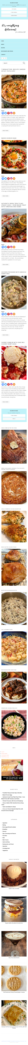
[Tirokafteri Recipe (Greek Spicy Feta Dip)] (14, 91)
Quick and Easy (6, 842)
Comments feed (5, 755)
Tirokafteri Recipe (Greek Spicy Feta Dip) (12, 792)
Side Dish (5, 846)
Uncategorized (6, 848)
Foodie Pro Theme (14, 1042)
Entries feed (4, 753)
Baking (4, 825)
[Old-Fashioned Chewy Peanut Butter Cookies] (14, 990)
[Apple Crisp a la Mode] (14, 887)
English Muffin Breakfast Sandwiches (14, 923)
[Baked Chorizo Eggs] (14, 157)
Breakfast (5, 829)
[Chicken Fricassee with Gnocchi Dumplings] (14, 292)
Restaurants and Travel (8, 844)
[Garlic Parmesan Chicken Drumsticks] (14, 526)
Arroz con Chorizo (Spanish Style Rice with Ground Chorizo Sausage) (12, 469)
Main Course (6, 839)
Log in (2, 751)
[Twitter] (5, 113)
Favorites (5, 835)
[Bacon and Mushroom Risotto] (14, 608)
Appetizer (5, 822)
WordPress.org (5, 756)
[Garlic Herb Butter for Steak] (14, 447)
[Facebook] (3, 113)
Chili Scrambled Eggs (7, 629)
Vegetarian (5, 850)
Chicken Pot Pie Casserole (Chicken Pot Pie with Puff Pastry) (14, 1027)
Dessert (4, 831)
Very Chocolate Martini (14, 957)
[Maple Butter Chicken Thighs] (14, 567)
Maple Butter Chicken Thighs (8, 547)
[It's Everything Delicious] (14, 33)
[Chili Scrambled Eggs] (14, 648)
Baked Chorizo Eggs (8, 138)
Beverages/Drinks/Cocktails (9, 827)
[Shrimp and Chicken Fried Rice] (14, 725)
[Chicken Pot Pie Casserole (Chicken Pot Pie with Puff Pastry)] (14, 1025)
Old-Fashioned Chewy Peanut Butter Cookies (14, 992)
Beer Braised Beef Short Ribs (8, 669)
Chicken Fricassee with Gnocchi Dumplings (13, 800)
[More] (14, 113)
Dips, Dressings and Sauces (9, 833)
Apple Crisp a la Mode (14, 888)
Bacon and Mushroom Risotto (9, 590)
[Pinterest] (8, 113)
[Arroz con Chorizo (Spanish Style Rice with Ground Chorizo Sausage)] (14, 487)
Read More (5, 130)
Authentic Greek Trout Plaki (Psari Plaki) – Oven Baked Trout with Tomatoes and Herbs (13, 205)
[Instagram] (11, 113)
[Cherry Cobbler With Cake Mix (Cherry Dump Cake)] (14, 363)
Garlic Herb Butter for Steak (9, 806)
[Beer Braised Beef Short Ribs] (14, 688)
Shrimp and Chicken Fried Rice (9, 708)
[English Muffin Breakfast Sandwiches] (14, 921)
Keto (4, 837)
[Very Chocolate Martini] (14, 956)
